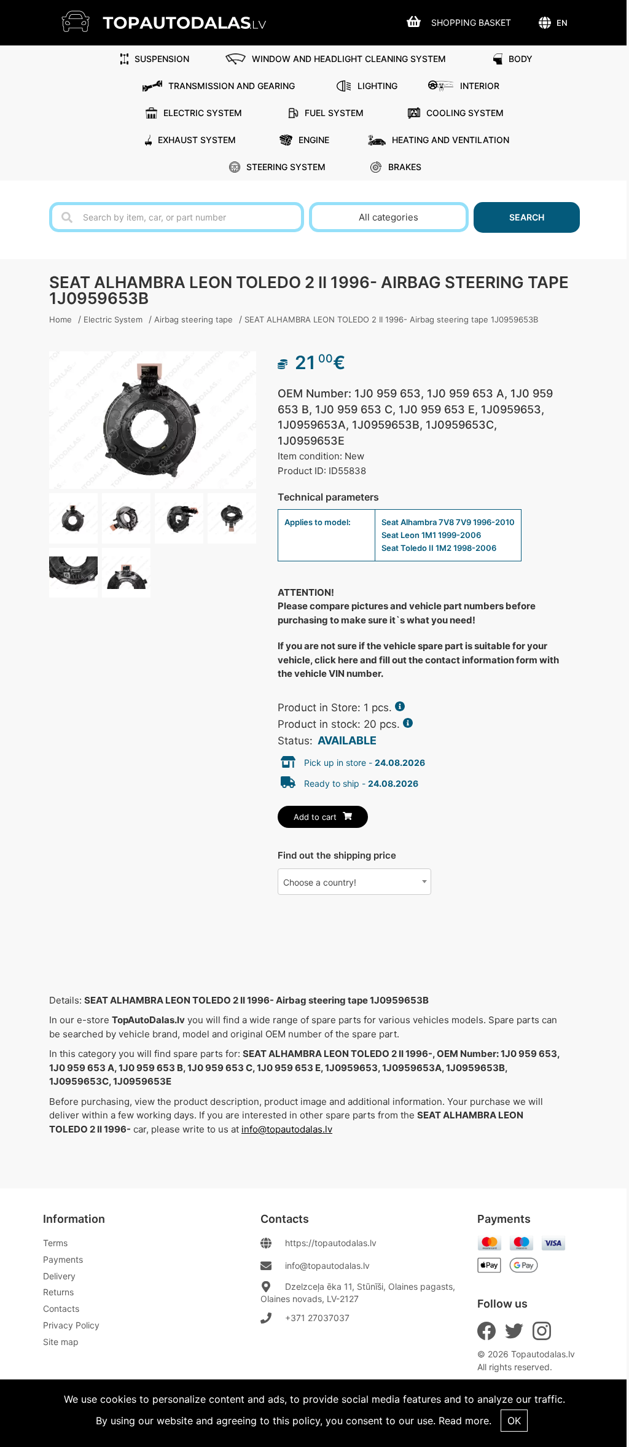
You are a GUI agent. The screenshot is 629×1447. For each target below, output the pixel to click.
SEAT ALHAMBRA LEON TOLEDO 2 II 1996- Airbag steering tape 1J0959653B (391, 319)
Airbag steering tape (193, 319)
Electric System (202, 112)
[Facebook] (486, 1331)
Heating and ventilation (450, 140)
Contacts (61, 1308)
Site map (61, 1341)
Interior (479, 85)
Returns (58, 1292)
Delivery (59, 1276)
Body (521, 58)
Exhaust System (197, 140)
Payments (63, 1259)
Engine (314, 140)
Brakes (404, 167)
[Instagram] (542, 1331)
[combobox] (354, 881)
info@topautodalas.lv (286, 1129)
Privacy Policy (71, 1325)
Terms (55, 1243)
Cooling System (465, 112)
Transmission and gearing (231, 85)
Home (60, 319)
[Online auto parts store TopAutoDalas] (172, 21)
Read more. (465, 1420)
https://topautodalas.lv (331, 1243)
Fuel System (334, 112)
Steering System (286, 167)
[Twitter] (514, 1331)
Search (526, 217)
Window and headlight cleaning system (349, 58)
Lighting (377, 85)
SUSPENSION (162, 58)
